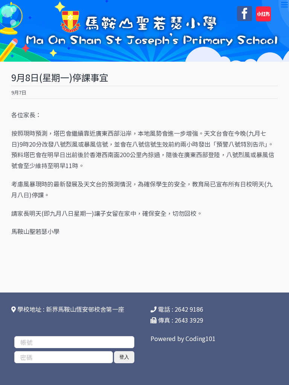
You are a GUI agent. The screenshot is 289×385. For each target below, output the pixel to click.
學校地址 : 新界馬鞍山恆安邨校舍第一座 (70, 309)
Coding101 (201, 338)
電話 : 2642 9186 (180, 309)
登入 (124, 357)
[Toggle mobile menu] (285, 5)
